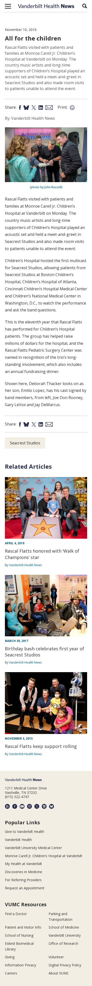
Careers (11, 973)
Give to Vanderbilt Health (24, 831)
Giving (9, 957)
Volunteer (56, 957)
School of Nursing (19, 935)
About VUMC (59, 973)
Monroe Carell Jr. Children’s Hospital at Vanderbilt (43, 855)
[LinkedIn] (44, 806)
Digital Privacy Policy (65, 965)
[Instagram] (29, 806)
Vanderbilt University (65, 935)
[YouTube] (22, 806)
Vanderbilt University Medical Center (33, 847)
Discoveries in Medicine (23, 871)
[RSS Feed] (7, 806)
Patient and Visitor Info (23, 927)
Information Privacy (20, 965)
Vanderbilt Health (18, 839)
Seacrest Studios (25, 443)
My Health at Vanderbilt (23, 863)
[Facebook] (14, 806)
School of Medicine (64, 927)
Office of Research (63, 943)
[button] (8, 6)
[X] (36, 806)
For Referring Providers (23, 880)
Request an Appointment (24, 888)
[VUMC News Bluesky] (51, 806)
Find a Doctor (16, 913)
